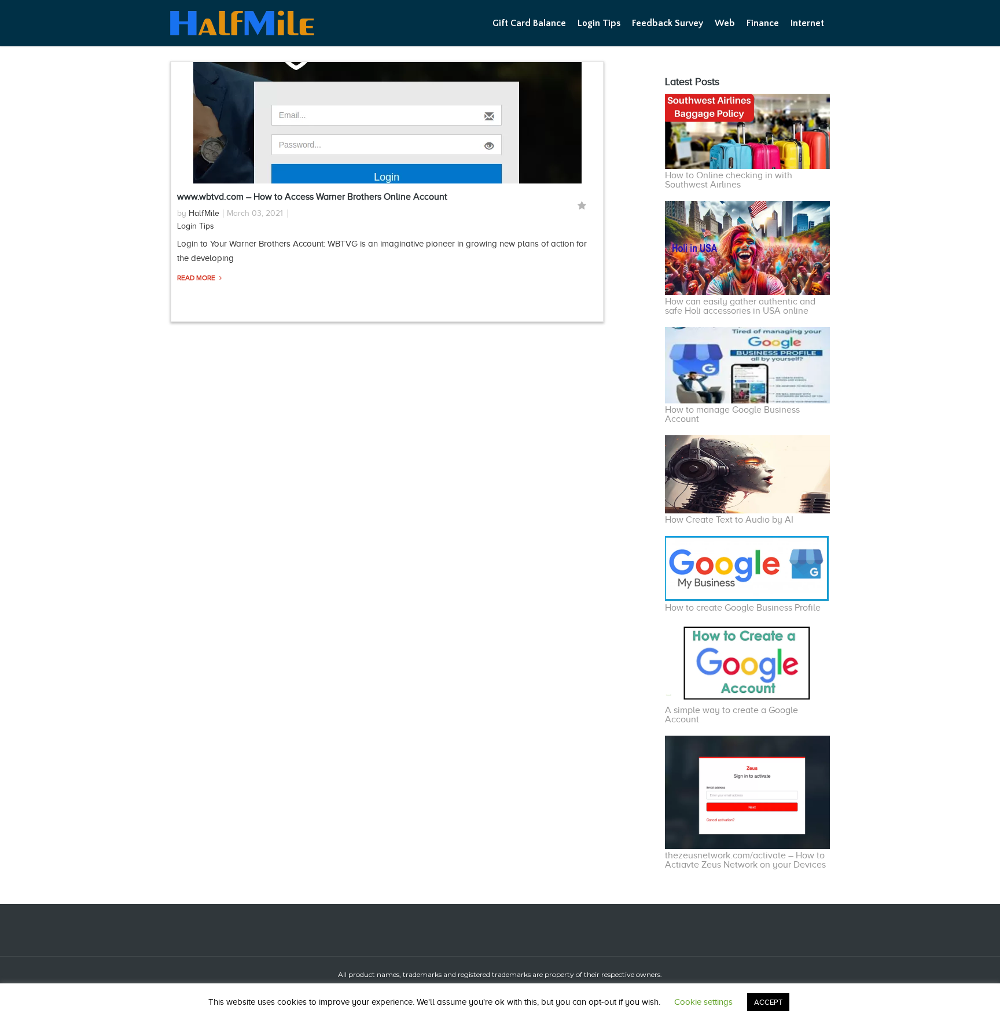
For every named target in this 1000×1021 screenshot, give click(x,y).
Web (725, 23)
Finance (763, 23)
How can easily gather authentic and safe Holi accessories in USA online (740, 306)
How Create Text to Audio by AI (729, 520)
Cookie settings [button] (703, 1002)
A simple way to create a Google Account (731, 715)
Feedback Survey (667, 23)
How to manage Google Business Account (732, 414)
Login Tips (599, 23)
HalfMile (204, 213)
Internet (807, 23)
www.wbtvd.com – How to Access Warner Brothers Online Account (312, 197)
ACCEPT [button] (768, 1002)
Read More (197, 278)
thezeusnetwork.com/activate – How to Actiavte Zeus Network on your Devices (745, 860)
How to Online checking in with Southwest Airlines (728, 180)
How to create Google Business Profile (743, 608)
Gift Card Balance (529, 23)
